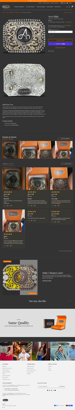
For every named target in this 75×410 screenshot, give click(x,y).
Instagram (50, 366)
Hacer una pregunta (65, 138)
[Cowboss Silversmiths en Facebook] (61, 3)
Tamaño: (53, 29)
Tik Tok (49, 368)
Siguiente (71, 12)
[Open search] (62, 164)
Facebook (50, 370)
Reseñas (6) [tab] (5, 163)
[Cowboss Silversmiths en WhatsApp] (65, 3)
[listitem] (11, 150)
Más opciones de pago (60, 47)
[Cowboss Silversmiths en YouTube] (67, 3)
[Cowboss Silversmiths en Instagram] (62, 3)
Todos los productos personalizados (13, 12)
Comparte (52, 51)
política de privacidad (6, 375)
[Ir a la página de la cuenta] (69, 7)
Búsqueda (29, 373)
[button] (14, 178)
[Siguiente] (50, 1)
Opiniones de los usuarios (7, 368)
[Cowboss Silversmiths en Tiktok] (64, 3)
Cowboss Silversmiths (12, 405)
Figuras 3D (4, 366)
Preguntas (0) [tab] (11, 163)
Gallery (3, 373)
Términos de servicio (6, 379)
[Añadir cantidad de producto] (53, 36)
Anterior (66, 12)
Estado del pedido (30, 368)
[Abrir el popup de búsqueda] (67, 7)
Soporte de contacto (30, 366)
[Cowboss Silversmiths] (5, 7)
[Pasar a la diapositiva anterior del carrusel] (68, 301)
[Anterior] (25, 1)
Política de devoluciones (31, 370)
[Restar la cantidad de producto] (49, 36)
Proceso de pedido (5, 370)
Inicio (3, 12)
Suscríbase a (62, 386)
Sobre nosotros (5, 377)
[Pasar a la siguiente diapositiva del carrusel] (71, 301)
